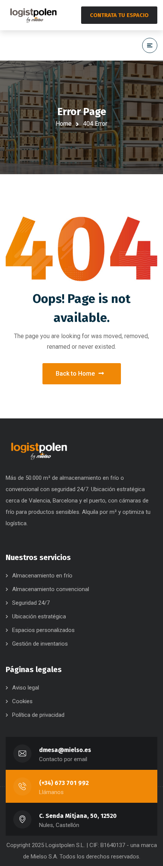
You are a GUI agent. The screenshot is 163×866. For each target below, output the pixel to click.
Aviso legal (25, 687)
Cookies (22, 701)
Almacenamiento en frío (42, 575)
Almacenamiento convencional (50, 589)
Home (64, 123)
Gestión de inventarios (40, 643)
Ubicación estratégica (39, 616)
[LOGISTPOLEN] (33, 15)
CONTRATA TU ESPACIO (119, 15)
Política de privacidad (38, 715)
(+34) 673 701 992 (64, 782)
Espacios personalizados (43, 630)
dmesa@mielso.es (65, 750)
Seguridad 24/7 (31, 602)
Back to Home (75, 373)
